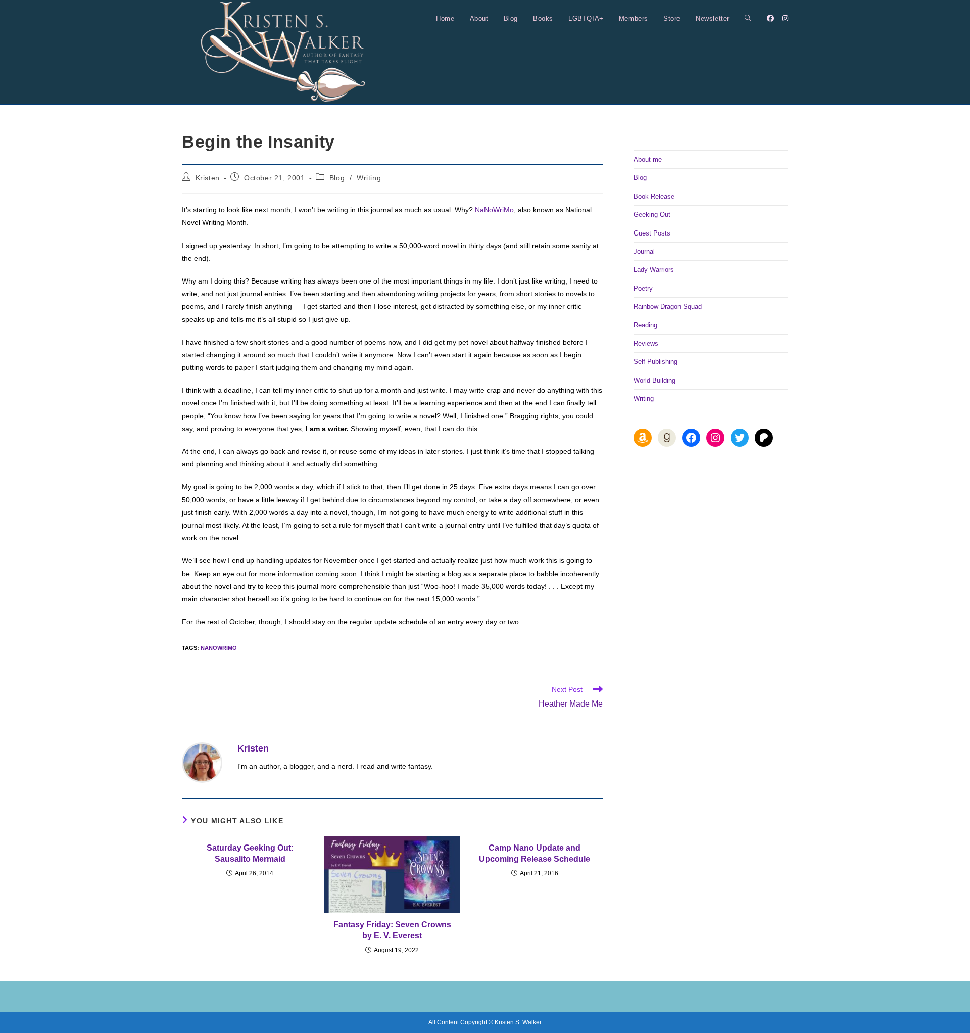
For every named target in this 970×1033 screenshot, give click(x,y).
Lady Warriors (654, 269)
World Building (654, 380)
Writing (369, 178)
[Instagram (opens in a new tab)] (785, 18)
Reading (645, 325)
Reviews (646, 343)
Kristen (208, 178)
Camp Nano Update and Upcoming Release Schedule (534, 853)
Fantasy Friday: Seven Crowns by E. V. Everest (392, 930)
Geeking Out (652, 214)
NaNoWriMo (493, 210)
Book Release (654, 196)
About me (648, 159)
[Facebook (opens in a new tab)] (770, 18)
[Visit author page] (202, 762)
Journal (644, 251)
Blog (337, 178)
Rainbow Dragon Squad (668, 306)
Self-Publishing (655, 361)
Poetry (643, 288)
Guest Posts (652, 233)
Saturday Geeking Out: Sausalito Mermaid (250, 853)
